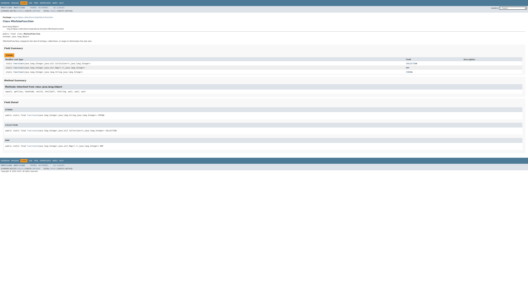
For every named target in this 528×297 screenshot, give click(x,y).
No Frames (43, 8)
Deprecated (45, 3)
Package (15, 3)
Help (61, 3)
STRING (409, 72)
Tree (36, 3)
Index (55, 3)
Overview (5, 3)
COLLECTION (411, 63)
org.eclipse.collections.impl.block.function (32, 17)
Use (30, 3)
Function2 (18, 63)
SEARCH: (494, 8)
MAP (407, 68)
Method (36, 11)
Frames (33, 8)
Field (20, 11)
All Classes (58, 8)
